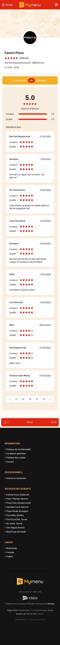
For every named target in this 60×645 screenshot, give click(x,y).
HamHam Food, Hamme (17, 507)
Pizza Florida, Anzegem (17, 511)
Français (10, 552)
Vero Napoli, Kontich (15, 527)
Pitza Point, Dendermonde (18, 503)
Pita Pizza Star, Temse (16, 519)
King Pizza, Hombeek (16, 532)
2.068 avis (24, 58)
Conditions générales (16, 453)
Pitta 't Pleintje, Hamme (17, 499)
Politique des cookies (16, 457)
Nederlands (11, 548)
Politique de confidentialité (18, 449)
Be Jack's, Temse (14, 523)
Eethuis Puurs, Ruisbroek (17, 495)
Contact (10, 462)
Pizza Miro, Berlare (15, 515)
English (9, 556)
